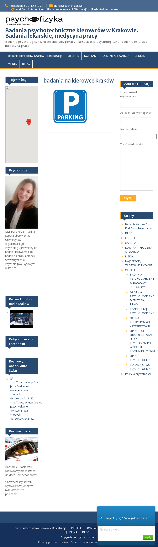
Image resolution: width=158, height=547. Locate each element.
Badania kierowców (104, 9)
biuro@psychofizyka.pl (68, 6)
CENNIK (139, 56)
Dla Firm (140, 287)
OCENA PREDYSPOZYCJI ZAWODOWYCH (140, 322)
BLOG (26, 64)
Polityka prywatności (138, 374)
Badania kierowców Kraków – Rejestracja (35, 56)
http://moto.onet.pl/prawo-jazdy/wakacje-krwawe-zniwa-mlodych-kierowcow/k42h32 (26, 410)
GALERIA (130, 243)
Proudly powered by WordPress (57, 542)
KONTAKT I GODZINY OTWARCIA (106, 56)
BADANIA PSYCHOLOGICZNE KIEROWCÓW (142, 278)
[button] (29, 122)
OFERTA (73, 56)
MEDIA (12, 64)
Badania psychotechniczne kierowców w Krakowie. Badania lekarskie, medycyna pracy (71, 33)
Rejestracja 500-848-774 (26, 6)
